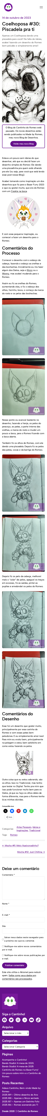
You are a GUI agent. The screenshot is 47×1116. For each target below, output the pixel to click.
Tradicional (34, 830)
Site (4, 926)
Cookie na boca (19, 191)
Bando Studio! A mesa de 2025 (18, 1066)
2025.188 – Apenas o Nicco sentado (20, 1098)
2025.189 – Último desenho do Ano (20, 1094)
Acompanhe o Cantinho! (14, 1059)
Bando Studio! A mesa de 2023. (18, 1063)
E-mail (6, 915)
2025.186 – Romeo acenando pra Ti (20, 1104)
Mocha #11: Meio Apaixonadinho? (22, 845)
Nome (5, 903)
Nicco (30, 270)
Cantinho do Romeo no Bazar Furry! (20, 1069)
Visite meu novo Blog (23, 144)
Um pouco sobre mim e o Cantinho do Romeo (21, 1075)
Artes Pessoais (24, 827)
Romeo (13, 835)
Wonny (5, 273)
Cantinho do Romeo (27, 1111)
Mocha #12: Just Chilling (29, 852)
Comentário (8, 875)
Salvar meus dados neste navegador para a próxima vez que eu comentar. (23, 939)
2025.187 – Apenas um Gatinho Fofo (20, 1101)
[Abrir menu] (41, 7)
